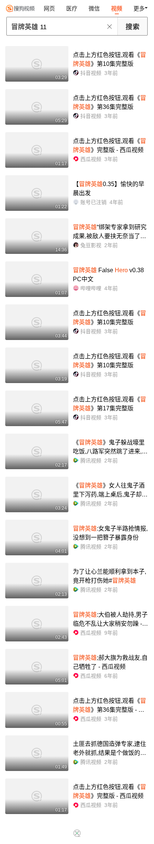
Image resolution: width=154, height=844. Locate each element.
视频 (116, 8)
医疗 (71, 8)
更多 (139, 8)
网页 (49, 8)
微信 (94, 8)
